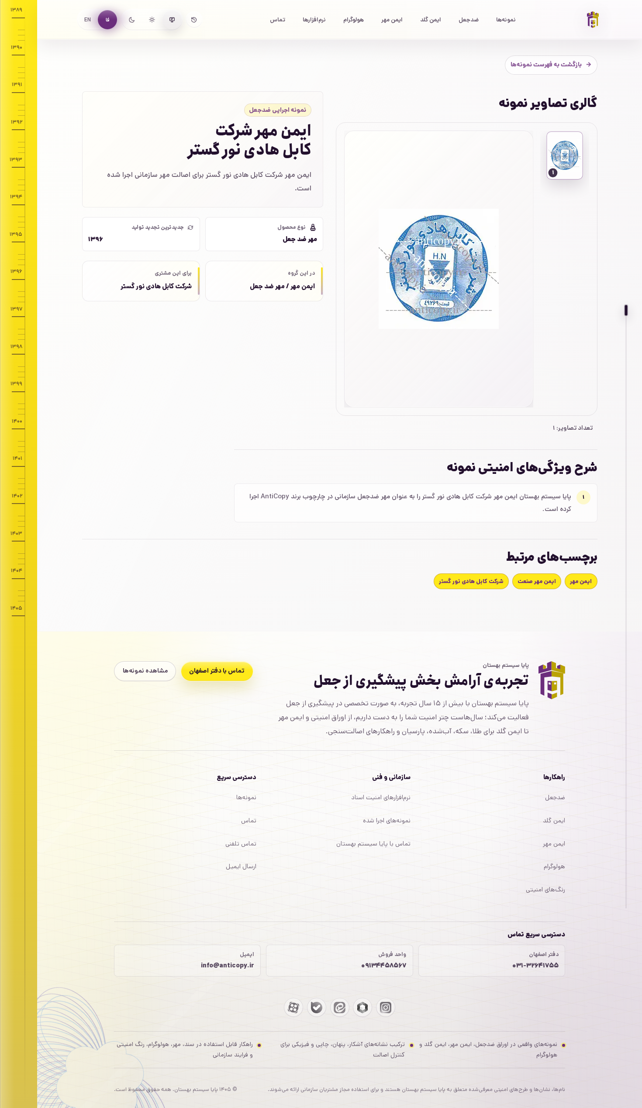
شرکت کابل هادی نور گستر (471, 581)
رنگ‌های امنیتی (545, 889)
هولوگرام (353, 19)
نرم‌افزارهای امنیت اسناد (381, 797)
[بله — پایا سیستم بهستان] (316, 1007)
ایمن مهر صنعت (537, 581)
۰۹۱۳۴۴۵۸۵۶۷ (383, 965)
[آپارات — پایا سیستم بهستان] (293, 1007)
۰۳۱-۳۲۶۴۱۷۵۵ (535, 965)
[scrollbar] (626, 609)
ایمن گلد (430, 19)
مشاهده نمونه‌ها (145, 670)
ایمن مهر (392, 19)
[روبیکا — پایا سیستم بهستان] (362, 1007)
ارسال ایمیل (241, 866)
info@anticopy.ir (227, 965)
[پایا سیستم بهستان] (593, 19)
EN (87, 20)
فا (108, 20)
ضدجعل (469, 19)
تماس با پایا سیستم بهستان (373, 843)
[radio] (172, 19)
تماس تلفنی (240, 843)
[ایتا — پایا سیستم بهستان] (339, 1007)
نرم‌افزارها (314, 19)
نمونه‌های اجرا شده (387, 820)
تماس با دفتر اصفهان (217, 670)
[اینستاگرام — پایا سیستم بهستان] (385, 1007)
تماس (277, 19)
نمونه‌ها (506, 19)
